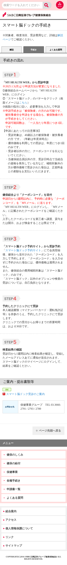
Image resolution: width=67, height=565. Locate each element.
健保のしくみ (15, 454)
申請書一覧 (13, 489)
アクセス (10, 519)
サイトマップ (13, 545)
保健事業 (12, 471)
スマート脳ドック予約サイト (23, 250)
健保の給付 (13, 463)
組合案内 (10, 511)
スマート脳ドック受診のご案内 (25, 394)
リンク (9, 537)
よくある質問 (15, 497)
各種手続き (13, 480)
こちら (23, 102)
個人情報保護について (19, 528)
